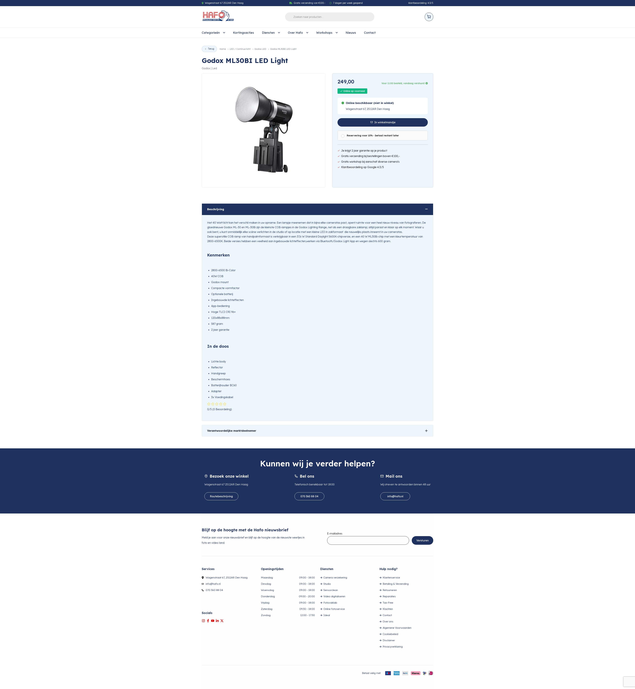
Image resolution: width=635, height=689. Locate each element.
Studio (327, 583)
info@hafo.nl (395, 496)
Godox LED (260, 49)
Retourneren (390, 590)
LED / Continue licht (240, 49)
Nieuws (351, 33)
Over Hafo (295, 33)
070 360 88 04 (309, 496)
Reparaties (389, 596)
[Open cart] (429, 17)
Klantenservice (391, 577)
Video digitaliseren (334, 596)
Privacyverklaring (393, 646)
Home (223, 49)
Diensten (268, 33)
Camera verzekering (335, 577)
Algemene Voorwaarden (397, 627)
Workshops (324, 33)
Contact (370, 33)
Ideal (326, 615)
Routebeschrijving (221, 496)
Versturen (422, 540)
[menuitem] (213, 33)
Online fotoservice (334, 608)
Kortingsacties (243, 33)
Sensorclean (330, 590)
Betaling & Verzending (396, 583)
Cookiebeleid (390, 634)
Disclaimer (389, 640)
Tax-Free (388, 602)
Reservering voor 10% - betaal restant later (373, 135)
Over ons (388, 621)
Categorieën (211, 33)
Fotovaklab (330, 602)
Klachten (388, 608)
